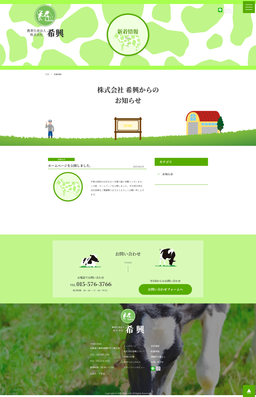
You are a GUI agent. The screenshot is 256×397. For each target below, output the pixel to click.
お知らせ (167, 174)
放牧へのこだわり (132, 362)
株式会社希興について (134, 351)
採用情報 (155, 346)
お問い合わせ (157, 362)
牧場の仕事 (129, 356)
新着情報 (155, 351)
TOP (47, 74)
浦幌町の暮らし (158, 356)
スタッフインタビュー (134, 367)
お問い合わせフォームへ (165, 289)
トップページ (130, 346)
